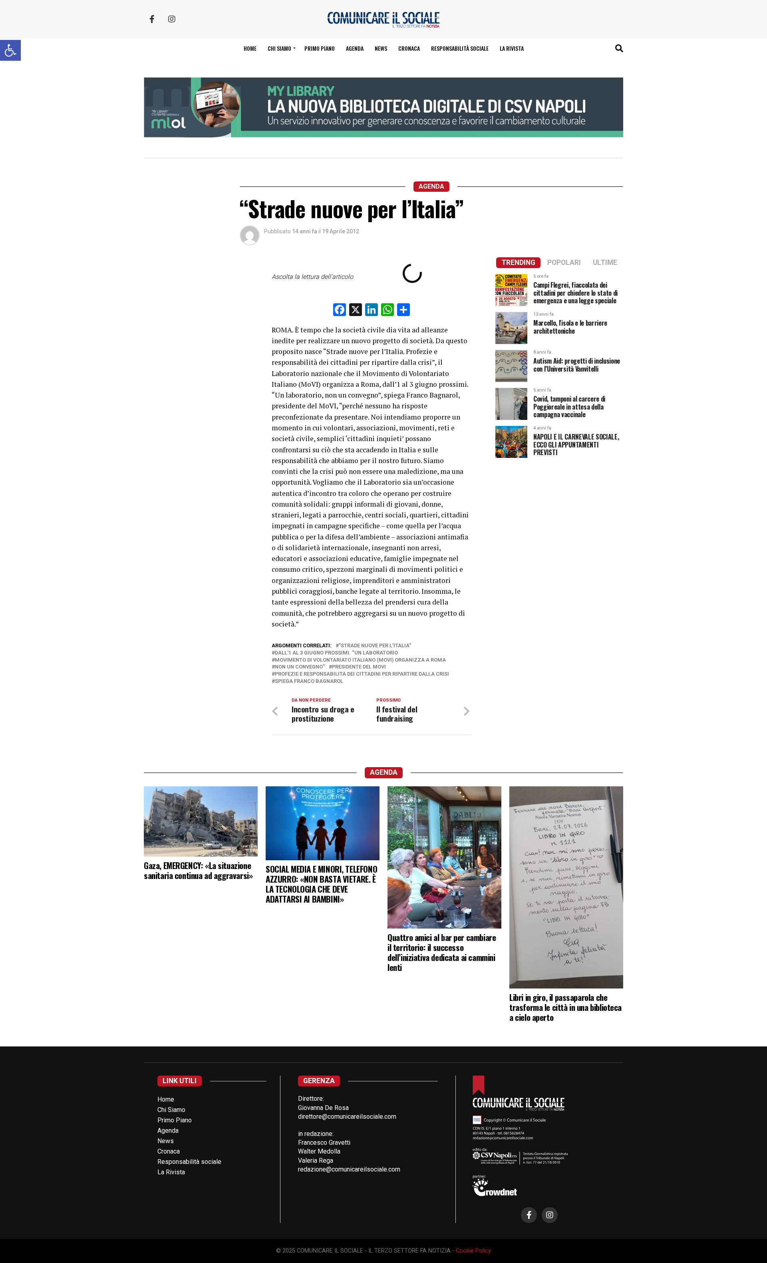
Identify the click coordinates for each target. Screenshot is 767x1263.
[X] (356, 310)
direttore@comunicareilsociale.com (347, 1116)
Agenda (355, 48)
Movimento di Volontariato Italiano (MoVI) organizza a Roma (360, 660)
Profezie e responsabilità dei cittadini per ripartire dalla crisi (362, 674)
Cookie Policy (473, 1250)
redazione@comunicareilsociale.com (349, 1169)
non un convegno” (300, 667)
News (381, 48)
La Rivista (512, 48)
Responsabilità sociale (460, 48)
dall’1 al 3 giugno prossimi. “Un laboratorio (336, 653)
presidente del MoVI (359, 667)
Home (250, 48)
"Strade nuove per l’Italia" (375, 645)
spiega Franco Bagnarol (309, 681)
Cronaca (409, 48)
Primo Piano (319, 48)
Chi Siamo (171, 1110)
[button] (10, 50)
